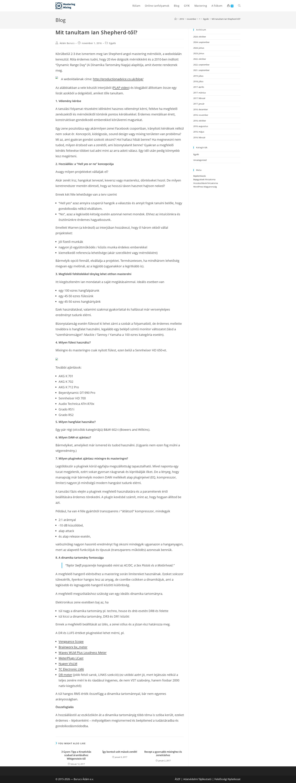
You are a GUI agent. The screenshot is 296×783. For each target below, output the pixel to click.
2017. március (199, 92)
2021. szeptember (201, 70)
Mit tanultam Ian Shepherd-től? (226, 19)
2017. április (198, 87)
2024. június (198, 47)
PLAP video (121, 88)
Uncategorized (200, 160)
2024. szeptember (201, 42)
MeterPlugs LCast (71, 658)
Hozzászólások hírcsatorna (205, 183)
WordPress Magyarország (205, 186)
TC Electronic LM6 (71, 669)
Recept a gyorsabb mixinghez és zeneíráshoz (163, 753)
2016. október (199, 120)
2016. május (198, 131)
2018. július (198, 81)
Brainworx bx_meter (73, 647)
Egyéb (112, 43)
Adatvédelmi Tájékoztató (197, 779)
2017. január (198, 103)
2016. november (200, 115)
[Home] (176, 19)
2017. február (199, 98)
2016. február (199, 137)
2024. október (199, 36)
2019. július (198, 75)
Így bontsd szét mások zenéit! (119, 751)
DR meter (65, 675)
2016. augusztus (200, 126)
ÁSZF (177, 779)
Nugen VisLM (68, 664)
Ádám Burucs (67, 43)
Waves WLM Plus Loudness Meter (83, 652)
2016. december (200, 109)
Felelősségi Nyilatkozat (227, 779)
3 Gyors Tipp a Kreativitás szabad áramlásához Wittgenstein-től (76, 755)
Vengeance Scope (71, 641)
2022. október (199, 59)
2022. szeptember (201, 64)
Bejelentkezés (199, 176)
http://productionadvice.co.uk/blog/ (118, 79)
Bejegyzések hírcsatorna (204, 179)
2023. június (198, 53)
